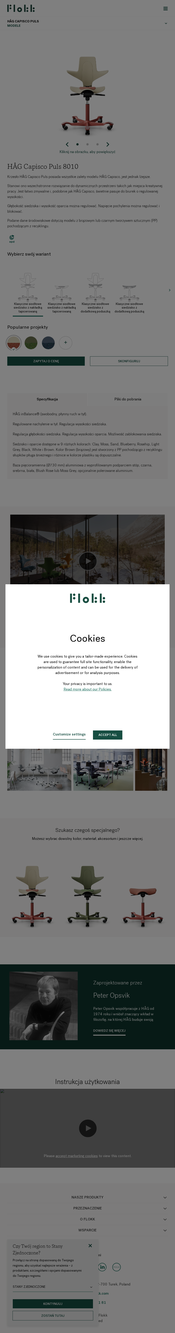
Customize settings (69, 734)
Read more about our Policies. (88, 689)
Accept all (107, 735)
